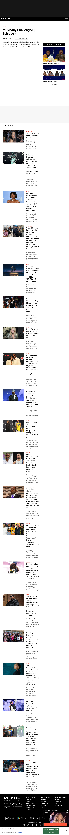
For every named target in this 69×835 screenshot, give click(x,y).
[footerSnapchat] (32, 826)
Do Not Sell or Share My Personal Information (51, 829)
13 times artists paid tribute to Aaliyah (32, 135)
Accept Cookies (51, 832)
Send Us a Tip (44, 803)
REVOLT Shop (59, 805)
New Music (29, 264)
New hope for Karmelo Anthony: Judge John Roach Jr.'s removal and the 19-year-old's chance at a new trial (32, 640)
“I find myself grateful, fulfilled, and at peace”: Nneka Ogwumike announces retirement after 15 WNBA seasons (32, 770)
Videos (4, 26)
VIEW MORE (54, 84)
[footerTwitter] (41, 826)
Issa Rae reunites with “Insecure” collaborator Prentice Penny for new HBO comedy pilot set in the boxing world (32, 201)
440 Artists (29, 809)
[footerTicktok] (28, 826)
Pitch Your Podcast (30, 805)
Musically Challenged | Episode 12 (51, 63)
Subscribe (57, 799)
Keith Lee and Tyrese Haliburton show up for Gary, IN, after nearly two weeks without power (32, 429)
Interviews (29, 226)
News (27, 191)
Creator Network (30, 807)
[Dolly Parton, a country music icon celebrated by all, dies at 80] (13, 333)
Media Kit (43, 805)
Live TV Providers (30, 803)
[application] (55, 819)
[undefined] (54, 54)
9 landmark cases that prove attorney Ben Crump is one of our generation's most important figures (32, 399)
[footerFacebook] (36, 826)
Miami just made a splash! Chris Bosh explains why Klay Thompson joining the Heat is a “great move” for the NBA (32, 462)
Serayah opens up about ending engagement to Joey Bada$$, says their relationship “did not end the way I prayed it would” (32, 364)
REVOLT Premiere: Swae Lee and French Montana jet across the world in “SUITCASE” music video (32, 273)
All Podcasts (29, 801)
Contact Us (58, 801)
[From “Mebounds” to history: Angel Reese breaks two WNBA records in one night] (13, 302)
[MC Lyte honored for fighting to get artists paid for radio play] (13, 705)
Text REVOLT (58, 803)
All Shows (28, 799)
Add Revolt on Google (22, 38)
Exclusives (29, 131)
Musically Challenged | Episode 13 (51, 81)
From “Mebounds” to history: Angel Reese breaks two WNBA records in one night (32, 305)
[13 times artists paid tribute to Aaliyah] (13, 136)
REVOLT (6, 38)
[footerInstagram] (24, 826)
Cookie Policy (19, 832)
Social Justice (30, 390)
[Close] (66, 830)
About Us (43, 799)
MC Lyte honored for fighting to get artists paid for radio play (32, 706)
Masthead (43, 801)
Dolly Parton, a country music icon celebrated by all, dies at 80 (32, 333)
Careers (43, 807)
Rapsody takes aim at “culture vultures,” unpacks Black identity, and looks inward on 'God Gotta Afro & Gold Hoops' (32, 571)
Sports (28, 153)
